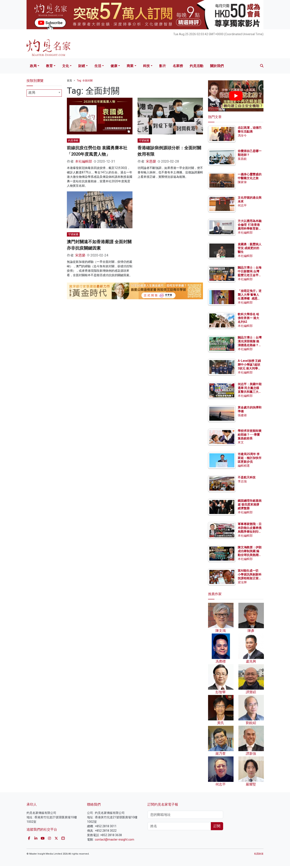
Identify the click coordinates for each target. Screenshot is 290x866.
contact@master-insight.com (114, 839)
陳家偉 (242, 182)
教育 (49, 66)
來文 (241, 442)
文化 (65, 66)
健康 (114, 66)
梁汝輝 (242, 582)
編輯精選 (244, 465)
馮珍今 (242, 135)
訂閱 (217, 826)
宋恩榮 (151, 161)
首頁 (69, 80)
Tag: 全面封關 (85, 80)
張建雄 (242, 415)
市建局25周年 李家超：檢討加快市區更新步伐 (250, 457)
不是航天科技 (247, 477)
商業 (130, 66)
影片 (162, 66)
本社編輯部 (83, 161)
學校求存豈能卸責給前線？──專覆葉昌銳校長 (250, 434)
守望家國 (144, 140)
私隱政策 (258, 853)
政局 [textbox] (31, 92)
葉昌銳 (242, 158)
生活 (97, 66)
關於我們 (217, 66)
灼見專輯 (73, 140)
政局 (33, 66)
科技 (146, 66)
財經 (81, 66)
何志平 (242, 205)
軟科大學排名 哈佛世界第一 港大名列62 (248, 317)
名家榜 (178, 66)
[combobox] (44, 93)
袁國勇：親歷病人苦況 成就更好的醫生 (250, 247)
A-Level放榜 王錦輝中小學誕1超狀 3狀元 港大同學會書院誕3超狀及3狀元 (249, 368)
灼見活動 (196, 66)
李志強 (242, 481)
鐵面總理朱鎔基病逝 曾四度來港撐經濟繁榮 (250, 504)
